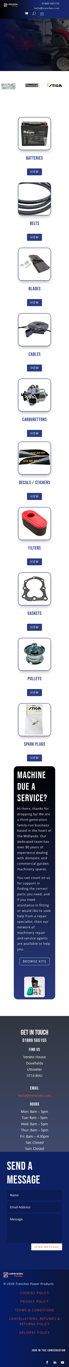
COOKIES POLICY (34, 1293)
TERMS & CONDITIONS (34, 1310)
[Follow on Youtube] (62, 1362)
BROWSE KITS (34, 961)
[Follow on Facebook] (47, 1362)
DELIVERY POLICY (34, 1333)
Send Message (46, 1247)
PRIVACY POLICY (34, 1301)
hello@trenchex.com (34, 1095)
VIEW (34, 172)
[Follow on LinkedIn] (55, 1362)
